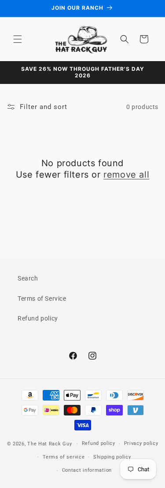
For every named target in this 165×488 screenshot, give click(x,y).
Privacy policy (141, 443)
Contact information (87, 470)
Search (28, 278)
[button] (17, 39)
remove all (126, 174)
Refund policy (38, 318)
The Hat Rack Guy (49, 444)
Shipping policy (112, 457)
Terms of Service (42, 298)
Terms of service (63, 457)
